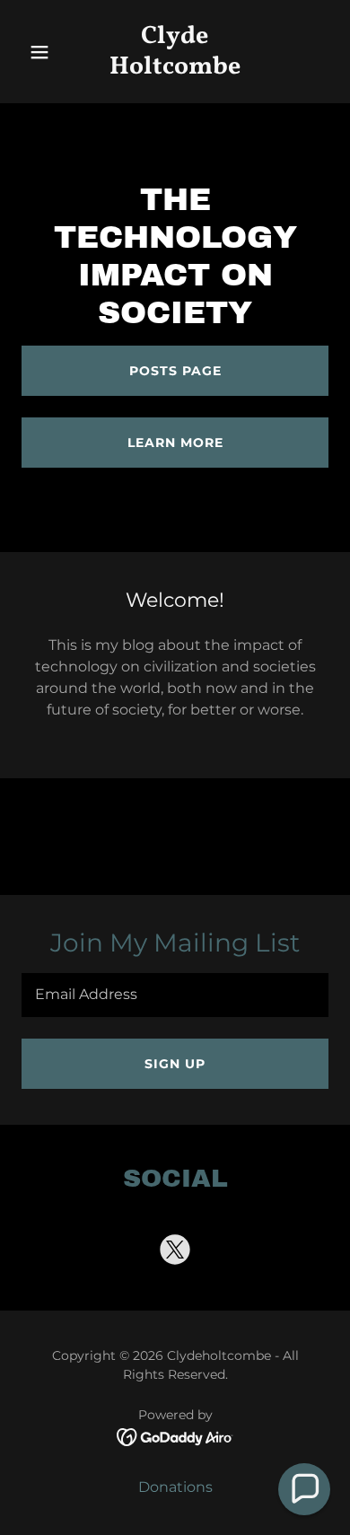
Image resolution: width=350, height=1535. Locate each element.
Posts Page (175, 371)
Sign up (175, 1064)
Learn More (175, 442)
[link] (174, 68)
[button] (44, 52)
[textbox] (175, 995)
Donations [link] (175, 1487)
